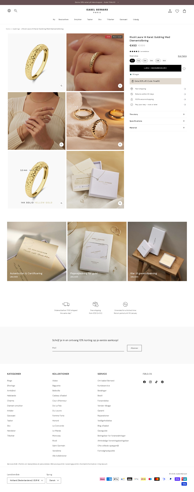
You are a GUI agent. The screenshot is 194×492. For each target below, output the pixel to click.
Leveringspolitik (72, 464)
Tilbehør (10, 435)
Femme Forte (58, 415)
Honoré (55, 420)
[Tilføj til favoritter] (184, 69)
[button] (16, 11)
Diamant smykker (15, 405)
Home (8, 29)
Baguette (56, 385)
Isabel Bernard (181, 474)
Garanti (101, 410)
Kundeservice (104, 385)
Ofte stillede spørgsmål (108, 445)
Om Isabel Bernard (106, 380)
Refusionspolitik (57, 464)
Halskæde (11, 395)
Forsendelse (103, 400)
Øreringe (11, 385)
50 (132, 60)
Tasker (10, 420)
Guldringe (16, 29)
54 (145, 60)
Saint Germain (58, 445)
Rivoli (54, 440)
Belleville (56, 390)
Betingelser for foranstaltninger (112, 435)
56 (152, 60)
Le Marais (56, 430)
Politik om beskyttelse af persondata (34, 464)
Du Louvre (57, 410)
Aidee (55, 380)
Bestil (100, 395)
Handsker (11, 430)
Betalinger (102, 390)
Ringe (9, 380)
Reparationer (103, 415)
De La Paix (57, 405)
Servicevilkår (12, 464)
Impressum (103, 464)
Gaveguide (102, 430)
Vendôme (56, 450)
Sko (8, 425)
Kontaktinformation (88, 464)
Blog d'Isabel (103, 425)
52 (138, 60)
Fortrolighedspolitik (106, 450)
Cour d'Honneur (59, 400)
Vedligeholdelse (105, 420)
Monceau (56, 435)
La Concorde (58, 425)
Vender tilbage (104, 405)
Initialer (10, 410)
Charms (10, 400)
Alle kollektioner (59, 455)
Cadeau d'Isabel (59, 395)
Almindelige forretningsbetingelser (113, 440)
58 (158, 60)
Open (97, 215)
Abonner (134, 348)
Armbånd (11, 390)
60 (165, 60)
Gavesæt (11, 415)
